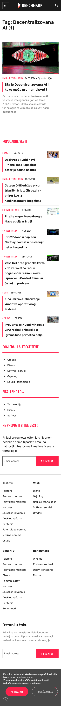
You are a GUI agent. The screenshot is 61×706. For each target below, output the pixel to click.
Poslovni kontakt (43, 564)
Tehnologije (14, 404)
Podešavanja (45, 691)
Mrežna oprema (11, 535)
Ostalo (6, 540)
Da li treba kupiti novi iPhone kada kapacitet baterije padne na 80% (20, 165)
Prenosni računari (13, 496)
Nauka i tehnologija (12, 78)
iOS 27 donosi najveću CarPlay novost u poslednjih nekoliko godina (25, 242)
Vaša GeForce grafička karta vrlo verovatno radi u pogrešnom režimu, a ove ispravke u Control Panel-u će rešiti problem (25, 273)
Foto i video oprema (14, 529)
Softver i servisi (10, 210)
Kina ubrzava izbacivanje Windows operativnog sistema (22, 304)
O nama (37, 558)
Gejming (6, 318)
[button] (5, 5)
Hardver (7, 507)
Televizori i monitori (14, 501)
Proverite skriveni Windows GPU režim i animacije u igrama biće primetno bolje (24, 330)
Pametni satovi (11, 580)
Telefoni (7, 490)
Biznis (5, 292)
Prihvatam (17, 691)
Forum (37, 575)
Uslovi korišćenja (43, 569)
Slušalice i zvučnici (14, 512)
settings (36, 683)
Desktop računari (12, 518)
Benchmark (9, 608)
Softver (11, 415)
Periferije (7, 524)
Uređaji (6, 153)
